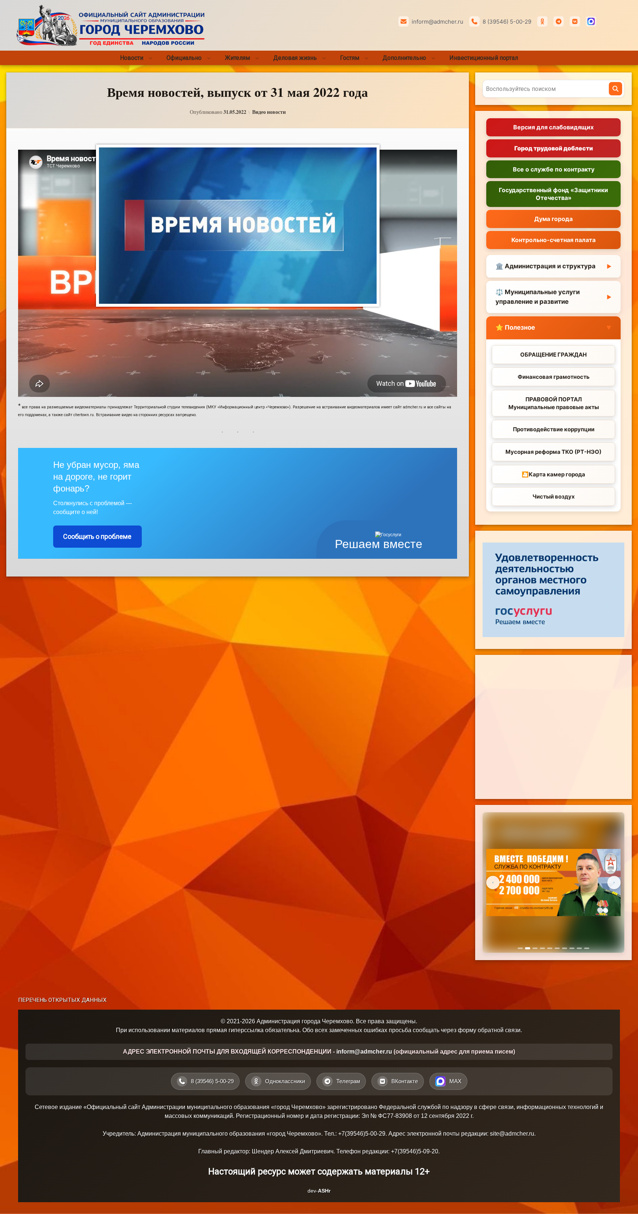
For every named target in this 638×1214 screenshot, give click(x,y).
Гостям (349, 57)
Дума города (553, 218)
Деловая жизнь (295, 57)
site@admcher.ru (512, 1133)
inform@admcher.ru (437, 21)
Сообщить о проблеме (97, 536)
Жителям (237, 57)
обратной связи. (500, 1030)
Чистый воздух (553, 496)
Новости (131, 57)
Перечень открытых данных (62, 1000)
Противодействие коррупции (553, 429)
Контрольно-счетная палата (553, 240)
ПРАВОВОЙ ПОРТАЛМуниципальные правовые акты (553, 403)
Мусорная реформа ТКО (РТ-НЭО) (553, 451)
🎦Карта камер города (553, 474)
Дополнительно (404, 57)
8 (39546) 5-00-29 (507, 21)
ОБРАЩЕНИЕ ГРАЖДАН (553, 354)
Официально (184, 57)
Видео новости (269, 112)
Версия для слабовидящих (553, 127)
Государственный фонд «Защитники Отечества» (553, 193)
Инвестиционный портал (483, 57)
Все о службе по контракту (553, 169)
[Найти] (615, 88)
